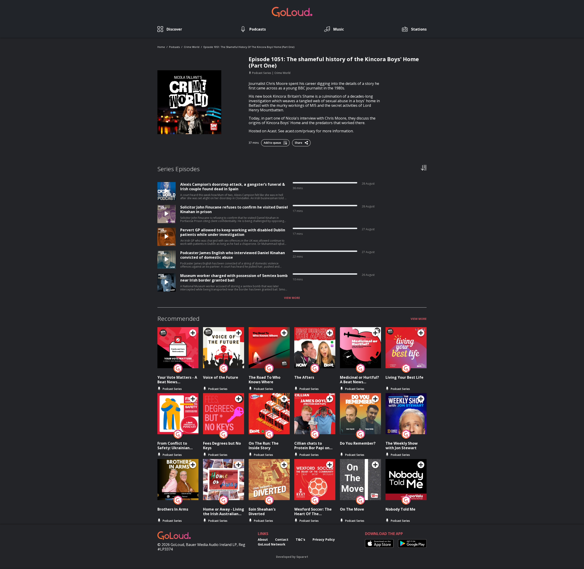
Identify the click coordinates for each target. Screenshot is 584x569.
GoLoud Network (271, 544)
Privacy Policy (324, 539)
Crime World (191, 47)
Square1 (302, 557)
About (263, 539)
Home (161, 47)
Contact (281, 539)
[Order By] (424, 167)
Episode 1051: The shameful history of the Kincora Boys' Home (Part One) (248, 47)
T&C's (300, 539)
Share (299, 142)
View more (292, 298)
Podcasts (174, 47)
